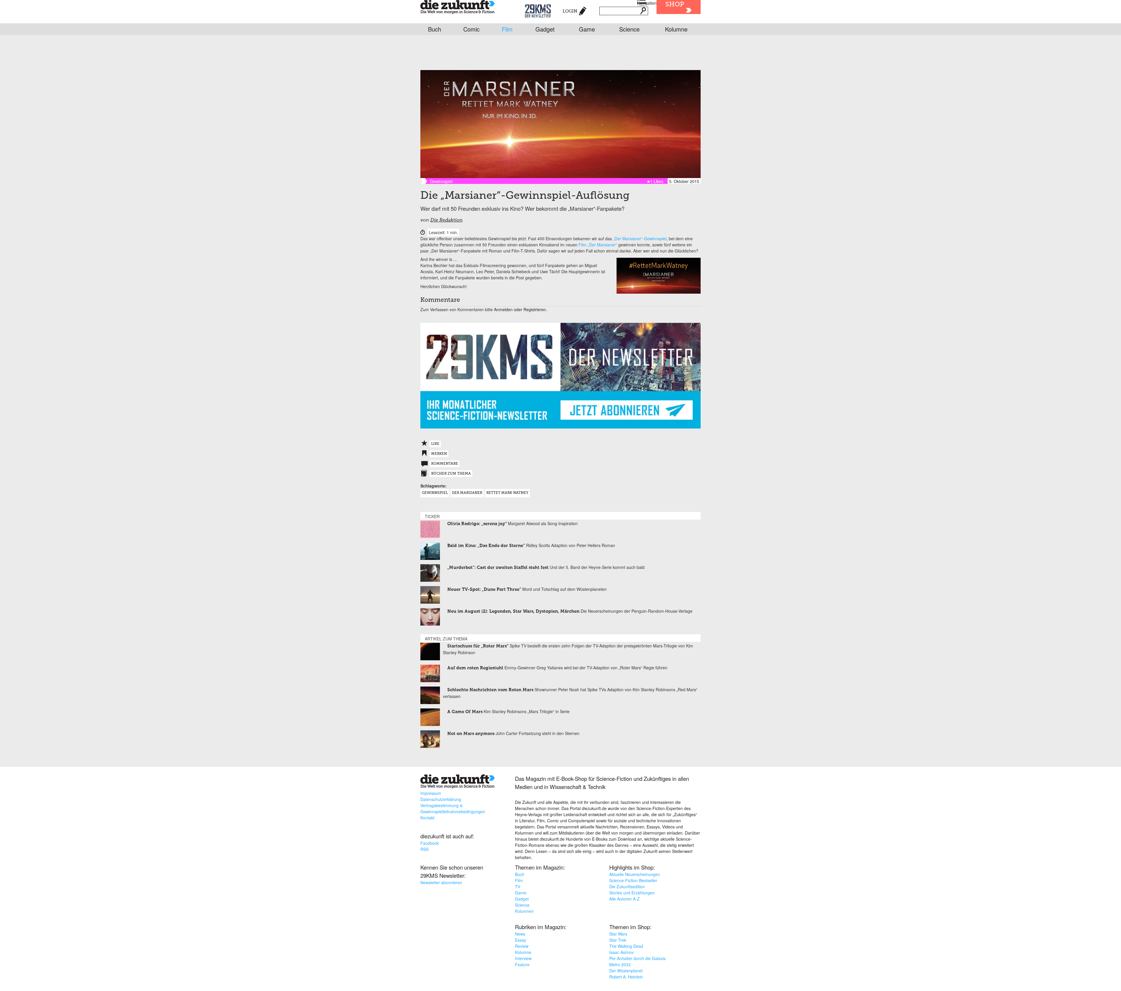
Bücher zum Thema (451, 474)
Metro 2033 (620, 964)
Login (570, 11)
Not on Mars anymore (471, 734)
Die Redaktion (446, 220)
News (520, 934)
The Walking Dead (626, 946)
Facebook (429, 843)
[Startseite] (457, 8)
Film (507, 29)
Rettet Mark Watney (507, 493)
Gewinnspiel (435, 493)
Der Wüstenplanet (626, 970)
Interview (523, 958)
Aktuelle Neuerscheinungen (634, 874)
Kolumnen (524, 911)
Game (587, 29)
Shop (674, 4)
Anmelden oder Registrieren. (520, 309)
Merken (439, 454)
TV (517, 886)
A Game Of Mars (465, 712)
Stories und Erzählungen (632, 893)
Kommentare (444, 464)
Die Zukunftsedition (627, 886)
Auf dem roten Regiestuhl (475, 668)
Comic (471, 29)
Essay (520, 940)
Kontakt (427, 818)
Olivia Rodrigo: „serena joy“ (477, 524)
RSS (424, 849)
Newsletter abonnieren (441, 882)
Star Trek (617, 940)
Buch (434, 29)
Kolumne (676, 29)
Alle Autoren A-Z (624, 899)
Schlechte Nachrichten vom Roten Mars (490, 690)
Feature (522, 964)
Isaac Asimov (621, 952)
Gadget (545, 29)
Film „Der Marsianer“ (598, 245)
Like (435, 444)
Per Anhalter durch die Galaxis (637, 958)
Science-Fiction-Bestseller (633, 880)
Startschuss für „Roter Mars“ (478, 646)
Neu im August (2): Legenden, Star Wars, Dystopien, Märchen (513, 611)
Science (629, 29)
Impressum (430, 793)
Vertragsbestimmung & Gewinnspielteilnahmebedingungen (452, 808)
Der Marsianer (467, 493)
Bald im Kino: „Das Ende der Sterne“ (486, 546)
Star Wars (618, 934)
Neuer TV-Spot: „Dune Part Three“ (484, 589)
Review (521, 946)
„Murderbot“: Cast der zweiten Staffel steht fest (498, 567)
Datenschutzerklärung (440, 799)
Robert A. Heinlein (626, 977)
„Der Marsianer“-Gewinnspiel (639, 238)
